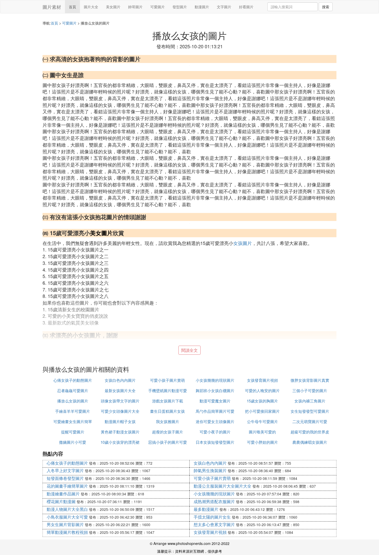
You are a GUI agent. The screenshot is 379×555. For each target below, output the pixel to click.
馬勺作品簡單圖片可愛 (215, 411)
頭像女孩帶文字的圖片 (120, 400)
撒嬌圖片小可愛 (72, 442)
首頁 (72, 6)
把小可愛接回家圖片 (262, 411)
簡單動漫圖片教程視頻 (67, 532)
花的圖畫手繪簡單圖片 (67, 486)
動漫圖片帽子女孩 (120, 421)
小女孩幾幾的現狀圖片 (215, 380)
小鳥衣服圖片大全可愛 (67, 517)
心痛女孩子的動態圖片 (72, 380)
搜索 (325, 6)
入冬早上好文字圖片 (65, 470)
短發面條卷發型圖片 (65, 478)
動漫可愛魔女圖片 (215, 400)
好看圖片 (246, 6)
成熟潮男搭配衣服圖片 (214, 501)
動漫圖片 (202, 6)
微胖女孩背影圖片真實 (310, 380)
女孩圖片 (242, 243)
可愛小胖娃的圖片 (262, 442)
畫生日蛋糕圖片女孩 (167, 411)
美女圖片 (113, 6)
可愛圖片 (157, 6)
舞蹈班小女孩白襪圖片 (215, 390)
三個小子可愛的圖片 (309, 390)
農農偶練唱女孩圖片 (309, 442)
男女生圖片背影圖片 (65, 524)
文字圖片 (224, 6)
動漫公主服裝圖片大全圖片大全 (222, 486)
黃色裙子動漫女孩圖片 (120, 431)
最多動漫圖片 (206, 509)
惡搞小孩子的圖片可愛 (167, 442)
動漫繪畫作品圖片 (63, 494)
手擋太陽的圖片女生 (212, 517)
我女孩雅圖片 (167, 421)
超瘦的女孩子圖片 (167, 431)
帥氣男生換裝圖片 (210, 470)
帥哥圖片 (135, 6)
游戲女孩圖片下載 (167, 400)
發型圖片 (179, 6)
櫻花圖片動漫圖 (61, 501)
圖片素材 (52, 6)
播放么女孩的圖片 (72, 400)
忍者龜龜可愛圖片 (72, 390)
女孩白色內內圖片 (120, 380)
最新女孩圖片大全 (120, 390)
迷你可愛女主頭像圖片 (215, 421)
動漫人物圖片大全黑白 (67, 509)
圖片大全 (91, 6)
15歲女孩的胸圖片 (262, 400)
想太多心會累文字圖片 (214, 524)
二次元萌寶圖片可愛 (309, 421)
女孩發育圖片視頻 (262, 380)
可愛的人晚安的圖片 (262, 390)
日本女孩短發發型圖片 (215, 442)
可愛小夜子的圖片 (215, 431)
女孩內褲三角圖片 (309, 400)
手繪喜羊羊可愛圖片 (72, 411)
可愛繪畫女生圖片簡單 (72, 421)
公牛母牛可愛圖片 (262, 421)
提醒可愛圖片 (72, 431)
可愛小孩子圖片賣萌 (167, 380)
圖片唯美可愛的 (262, 431)
